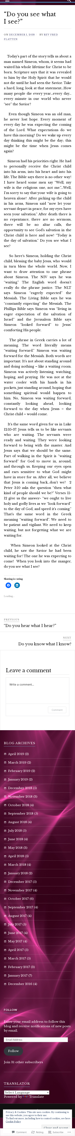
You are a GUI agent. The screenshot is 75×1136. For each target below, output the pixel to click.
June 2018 (15, 839)
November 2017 (20, 890)
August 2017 (17, 916)
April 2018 (16, 856)
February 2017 (19, 967)
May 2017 (15, 941)
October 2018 (18, 805)
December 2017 (20, 882)
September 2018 (20, 813)
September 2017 (20, 907)
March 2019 (17, 762)
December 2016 (20, 984)
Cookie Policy (13, 1121)
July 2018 (15, 831)
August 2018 (17, 822)
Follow (10, 1009)
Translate (36, 1097)
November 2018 (20, 796)
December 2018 (20, 788)
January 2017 (18, 975)
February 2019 (19, 771)
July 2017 (15, 924)
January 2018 (18, 873)
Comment (57, 709)
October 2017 (18, 899)
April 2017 (16, 950)
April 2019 (16, 754)
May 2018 (15, 848)
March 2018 (17, 865)
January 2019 (18, 779)
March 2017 (17, 958)
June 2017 (15, 933)
